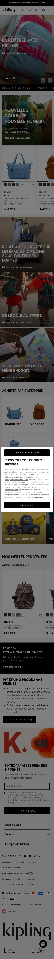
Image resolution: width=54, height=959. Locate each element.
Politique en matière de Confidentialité (19, 477)
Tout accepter (27, 505)
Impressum (39, 497)
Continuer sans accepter (27, 452)
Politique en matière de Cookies (16, 480)
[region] (27, 479)
